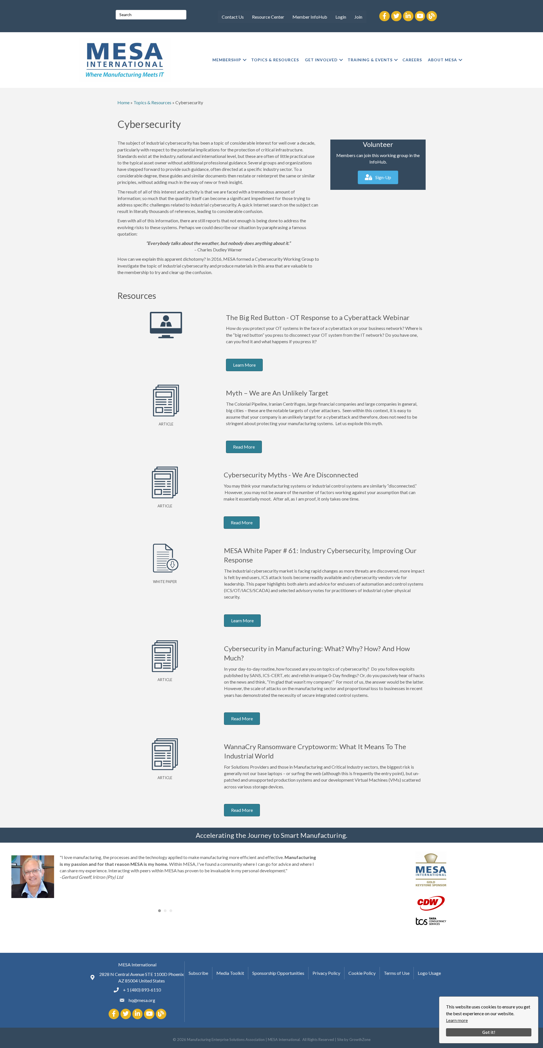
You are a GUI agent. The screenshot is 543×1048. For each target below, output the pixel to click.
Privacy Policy (326, 973)
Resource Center (268, 16)
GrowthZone (359, 1039)
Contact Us (233, 16)
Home (123, 102)
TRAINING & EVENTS (370, 59)
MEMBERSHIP (226, 59)
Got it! (488, 1032)
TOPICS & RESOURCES (275, 59)
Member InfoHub (309, 16)
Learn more (457, 1020)
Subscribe (198, 973)
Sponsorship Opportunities (278, 973)
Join (358, 16)
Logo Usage (429, 973)
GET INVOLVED (321, 59)
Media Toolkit (230, 973)
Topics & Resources (152, 102)
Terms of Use (397, 973)
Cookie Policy (362, 973)
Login (340, 16)
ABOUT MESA (442, 59)
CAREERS (412, 59)
